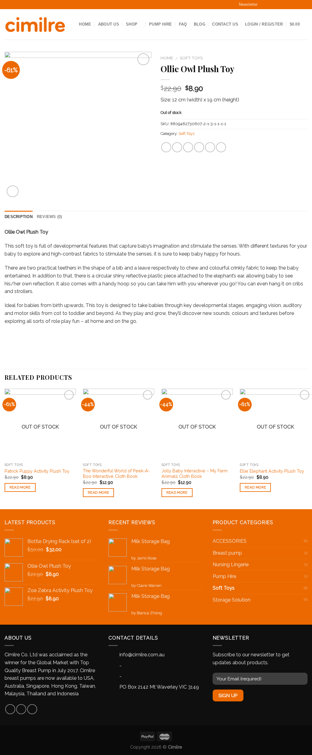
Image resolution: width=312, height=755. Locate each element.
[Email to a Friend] (188, 147)
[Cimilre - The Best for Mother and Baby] (35, 24)
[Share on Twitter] (177, 147)
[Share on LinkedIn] (221, 147)
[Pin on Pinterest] (199, 147)
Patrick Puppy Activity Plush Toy (37, 471)
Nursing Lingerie (231, 564)
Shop (131, 24)
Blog (199, 24)
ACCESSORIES (229, 541)
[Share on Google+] (210, 147)
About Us (108, 24)
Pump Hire (160, 24)
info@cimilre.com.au (142, 655)
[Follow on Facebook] (266, 4)
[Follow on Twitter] (289, 4)
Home (85, 24)
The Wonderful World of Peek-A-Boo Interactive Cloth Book (116, 473)
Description (19, 216)
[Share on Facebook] (166, 147)
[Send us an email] (301, 4)
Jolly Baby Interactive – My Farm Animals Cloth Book (194, 473)
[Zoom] (13, 191)
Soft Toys (191, 57)
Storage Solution (231, 600)
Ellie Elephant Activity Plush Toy (272, 471)
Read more (20, 487)
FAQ (183, 24)
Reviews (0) (49, 216)
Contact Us (225, 24)
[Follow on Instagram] (277, 4)
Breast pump (227, 553)
